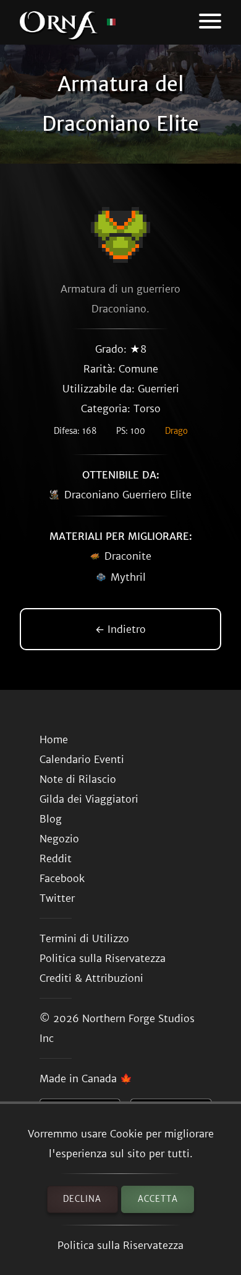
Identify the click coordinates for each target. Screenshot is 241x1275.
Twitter (57, 898)
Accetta (158, 1199)
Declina (82, 1199)
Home (54, 739)
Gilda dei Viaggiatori (89, 799)
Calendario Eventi (82, 759)
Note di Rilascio (78, 779)
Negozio (59, 838)
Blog (51, 819)
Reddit (56, 858)
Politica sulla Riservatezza (120, 1245)
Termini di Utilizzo (84, 938)
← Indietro (120, 629)
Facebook (62, 878)
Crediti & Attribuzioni (91, 978)
